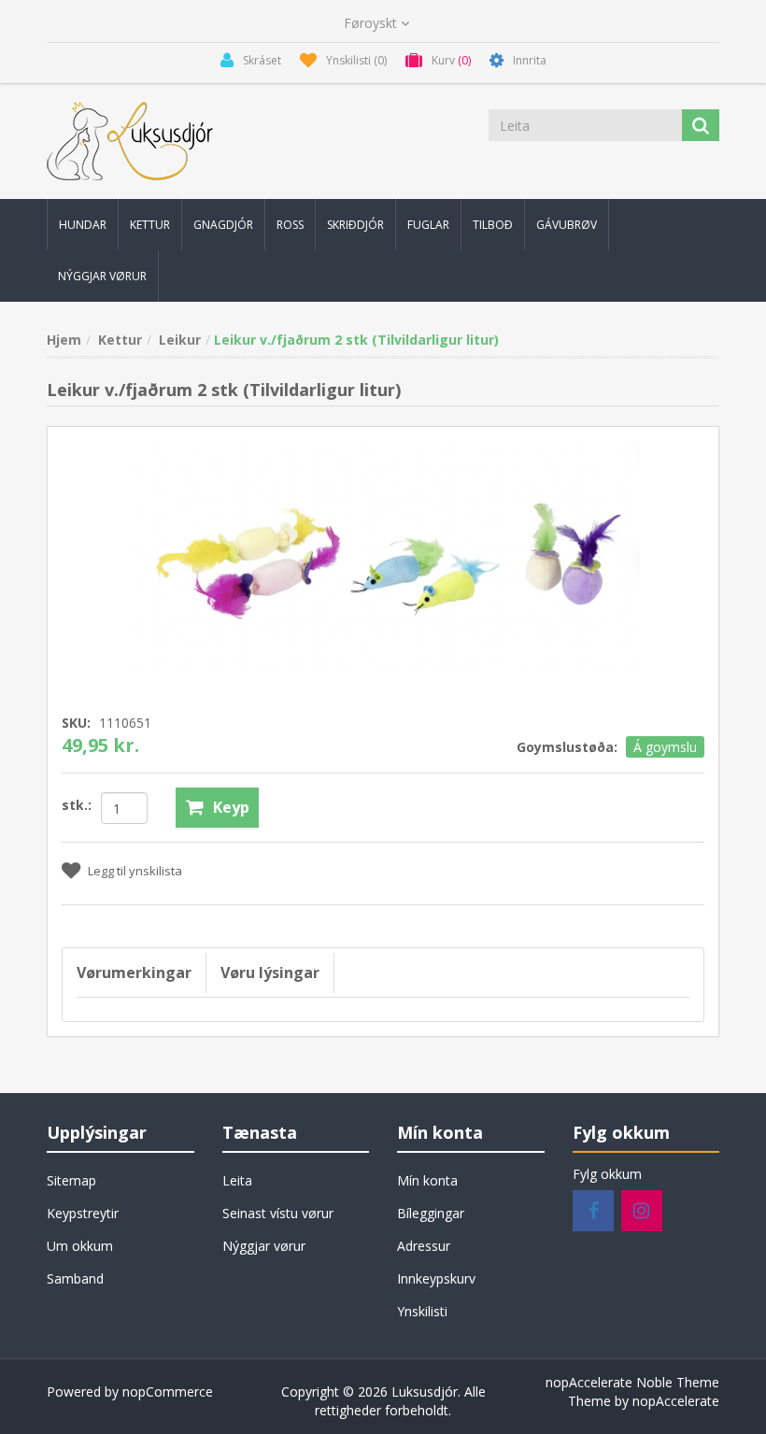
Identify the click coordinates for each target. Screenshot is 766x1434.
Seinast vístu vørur (277, 1213)
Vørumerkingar (134, 972)
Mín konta (427, 1180)
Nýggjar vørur (263, 1246)
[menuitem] (83, 224)
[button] (83, 224)
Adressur (423, 1246)
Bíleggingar (430, 1213)
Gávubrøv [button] (566, 225)
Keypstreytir (83, 1213)
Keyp (231, 807)
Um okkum (80, 1246)
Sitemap (71, 1180)
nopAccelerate (675, 1401)
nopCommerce (167, 1391)
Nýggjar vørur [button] (102, 276)
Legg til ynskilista (135, 870)
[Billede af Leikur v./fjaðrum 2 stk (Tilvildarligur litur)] (383, 554)
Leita (237, 1180)
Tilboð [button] (493, 225)
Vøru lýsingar (269, 972)
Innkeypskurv (436, 1278)
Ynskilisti (422, 1311)
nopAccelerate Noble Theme (632, 1382)
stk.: (77, 805)
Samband (75, 1278)
